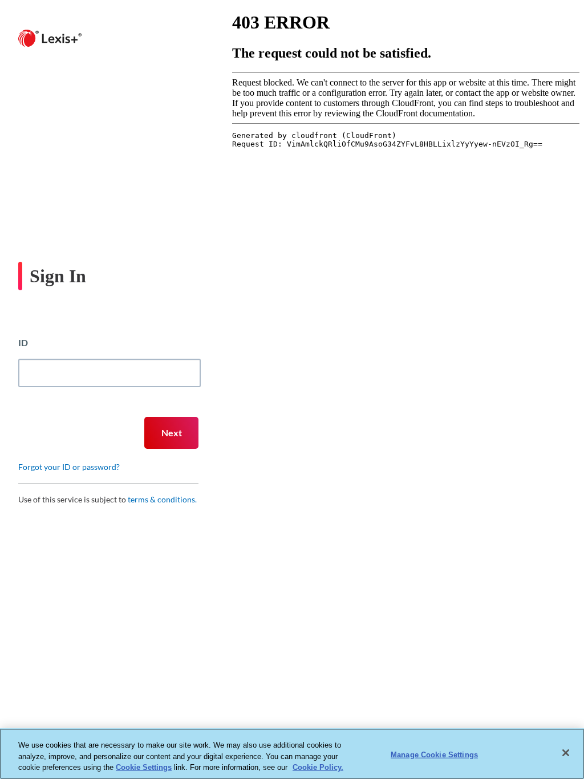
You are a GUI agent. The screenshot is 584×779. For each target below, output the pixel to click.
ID (23, 342)
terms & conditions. (162, 499)
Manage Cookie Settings (434, 754)
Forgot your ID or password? (69, 467)
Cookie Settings (144, 767)
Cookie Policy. (318, 767)
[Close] (565, 752)
